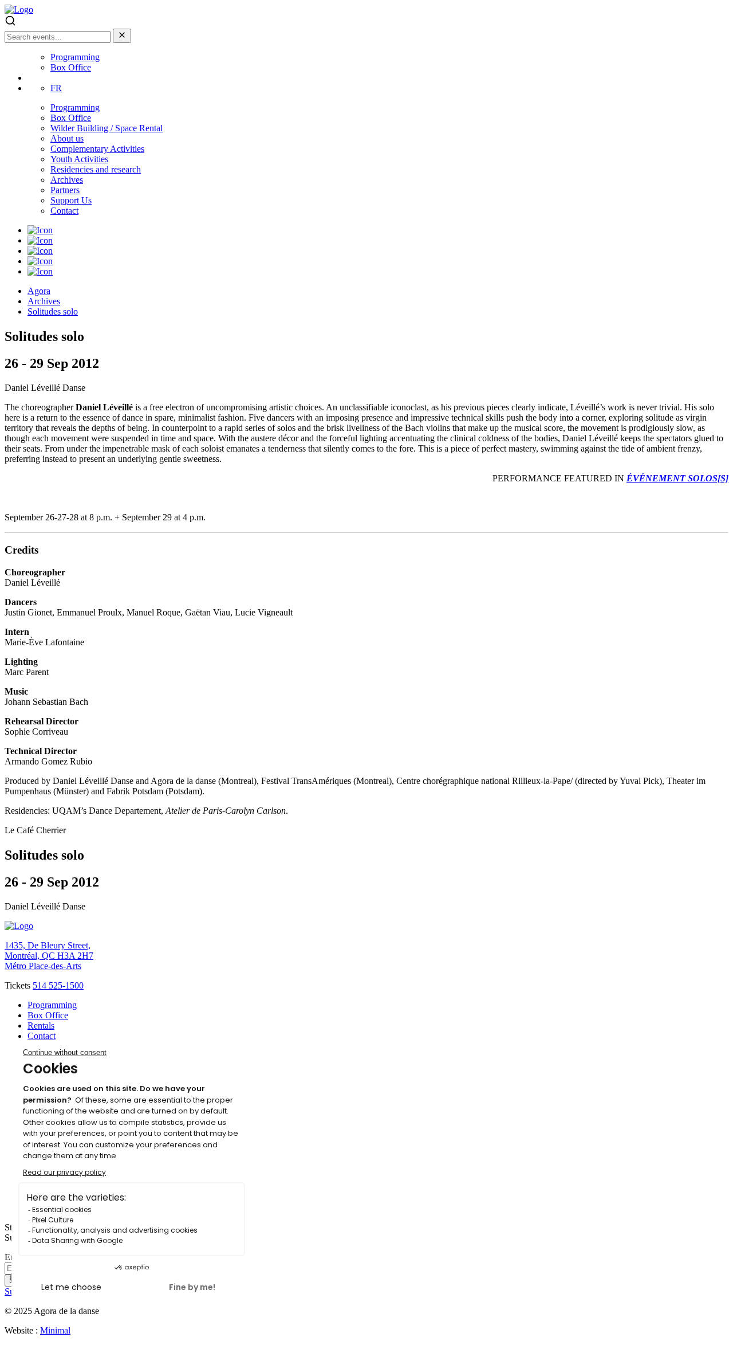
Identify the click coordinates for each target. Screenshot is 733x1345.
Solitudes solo (52, 311)
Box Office (70, 67)
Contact (64, 210)
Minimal (55, 1330)
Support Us (71, 200)
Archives (66, 180)
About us (67, 138)
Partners (65, 190)
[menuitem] (56, 88)
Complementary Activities (97, 149)
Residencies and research (95, 169)
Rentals (40, 1025)
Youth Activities (79, 159)
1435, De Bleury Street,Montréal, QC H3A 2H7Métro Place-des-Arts (49, 955)
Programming (75, 57)
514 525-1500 (58, 985)
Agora (38, 291)
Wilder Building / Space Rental (106, 128)
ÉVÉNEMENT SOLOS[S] (677, 478)
